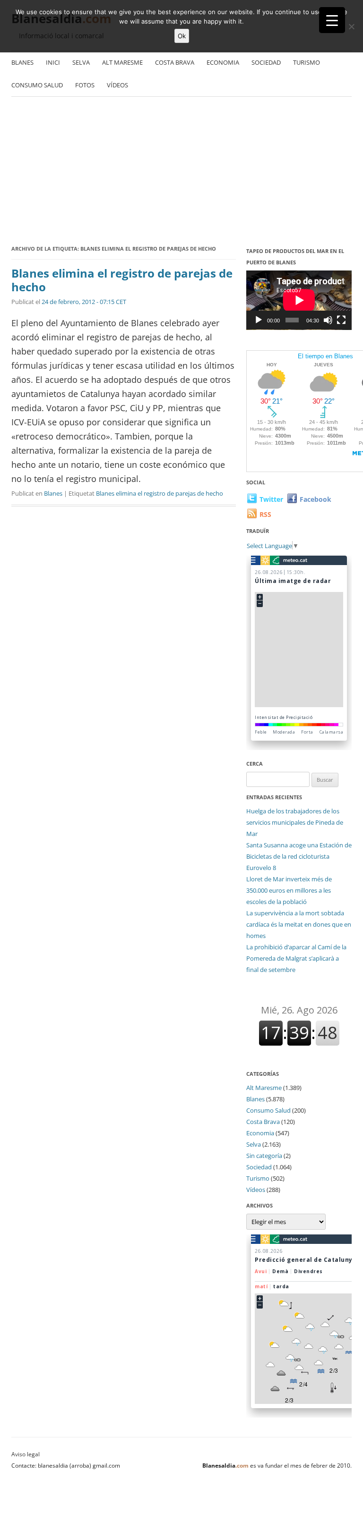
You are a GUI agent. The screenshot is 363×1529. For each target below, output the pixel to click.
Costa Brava (174, 62)
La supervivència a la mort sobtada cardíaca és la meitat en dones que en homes (298, 924)
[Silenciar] (328, 320)
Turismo (306, 62)
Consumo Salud (37, 85)
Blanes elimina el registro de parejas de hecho (122, 280)
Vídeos (117, 85)
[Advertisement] (181, 172)
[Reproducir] (258, 320)
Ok (182, 36)
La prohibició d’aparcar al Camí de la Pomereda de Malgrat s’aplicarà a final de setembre (296, 958)
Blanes (22, 62)
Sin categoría (264, 1155)
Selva (81, 62)
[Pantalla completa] (341, 320)
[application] (299, 300)
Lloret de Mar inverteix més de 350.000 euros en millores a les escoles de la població (289, 890)
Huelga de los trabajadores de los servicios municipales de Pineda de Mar (294, 822)
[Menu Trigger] (332, 20)
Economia (223, 62)
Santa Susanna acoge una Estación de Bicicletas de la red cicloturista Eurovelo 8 (299, 856)
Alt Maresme (122, 62)
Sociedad (266, 62)
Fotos (85, 85)
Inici (53, 62)
